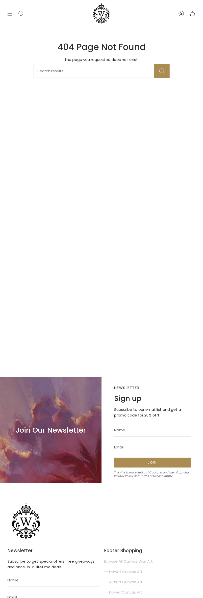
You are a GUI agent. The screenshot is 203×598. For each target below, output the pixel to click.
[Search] (162, 71)
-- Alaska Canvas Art (123, 581)
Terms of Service (151, 476)
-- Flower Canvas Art (123, 592)
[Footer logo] (26, 521)
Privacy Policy (123, 476)
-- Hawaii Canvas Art (123, 571)
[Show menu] (10, 13)
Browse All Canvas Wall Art (128, 561)
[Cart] (192, 13)
